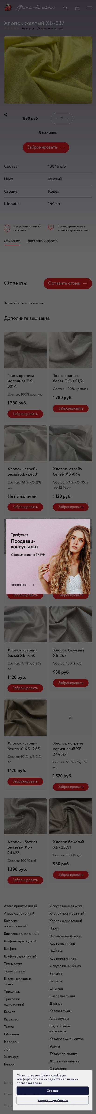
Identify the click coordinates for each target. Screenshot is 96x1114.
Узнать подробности (53, 1100)
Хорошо (52, 1091)
